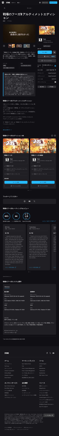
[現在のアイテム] (11, 46)
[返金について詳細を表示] (55, 70)
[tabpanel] (29, 301)
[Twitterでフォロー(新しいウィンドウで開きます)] (34, 201)
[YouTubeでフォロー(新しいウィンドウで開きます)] (29, 201)
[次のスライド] (34, 46)
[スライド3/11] (26, 46)
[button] (19, 130)
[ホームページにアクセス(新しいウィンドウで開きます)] (25, 201)
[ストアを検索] (4, 8)
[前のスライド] (4, 46)
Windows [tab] (7, 287)
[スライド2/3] (29, 190)
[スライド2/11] (19, 46)
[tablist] (29, 286)
